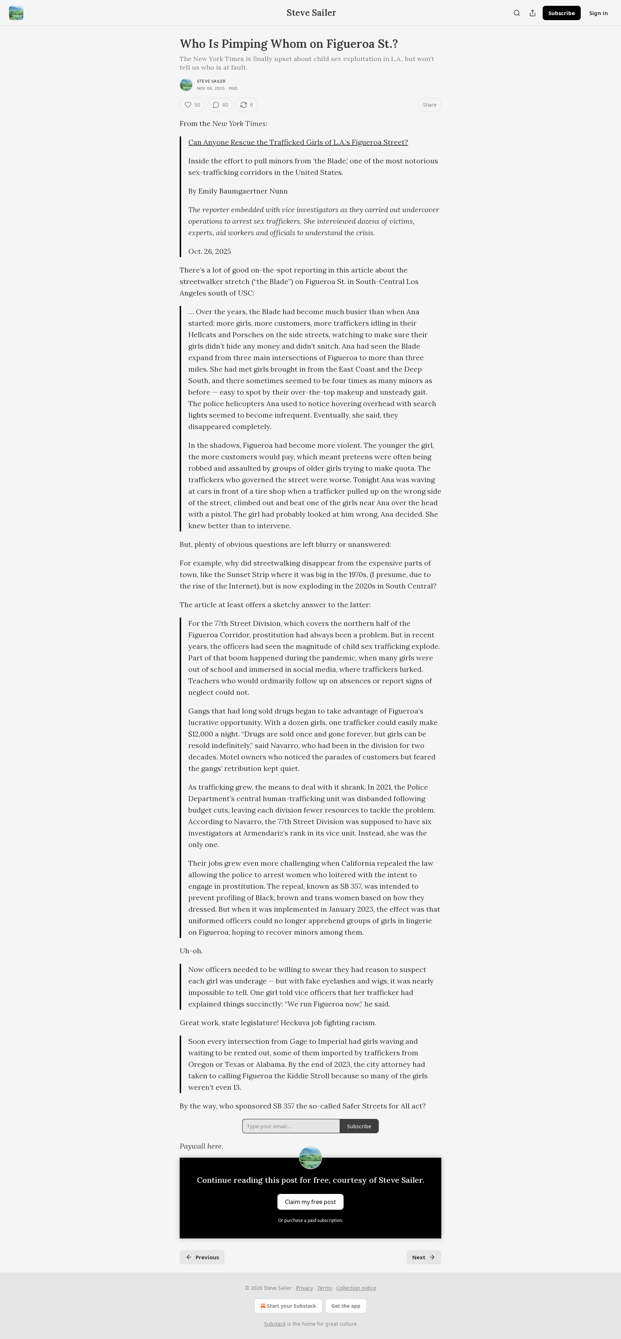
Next (419, 1257)
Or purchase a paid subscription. (310, 1220)
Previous (207, 1257)
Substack (275, 1323)
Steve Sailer (211, 81)
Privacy (304, 1287)
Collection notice (356, 1287)
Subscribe (561, 13)
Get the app (345, 1305)
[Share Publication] (532, 13)
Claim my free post (310, 1202)
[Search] (517, 13)
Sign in (598, 13)
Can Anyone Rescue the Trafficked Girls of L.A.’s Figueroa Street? (298, 142)
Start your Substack (291, 1305)
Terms (324, 1287)
